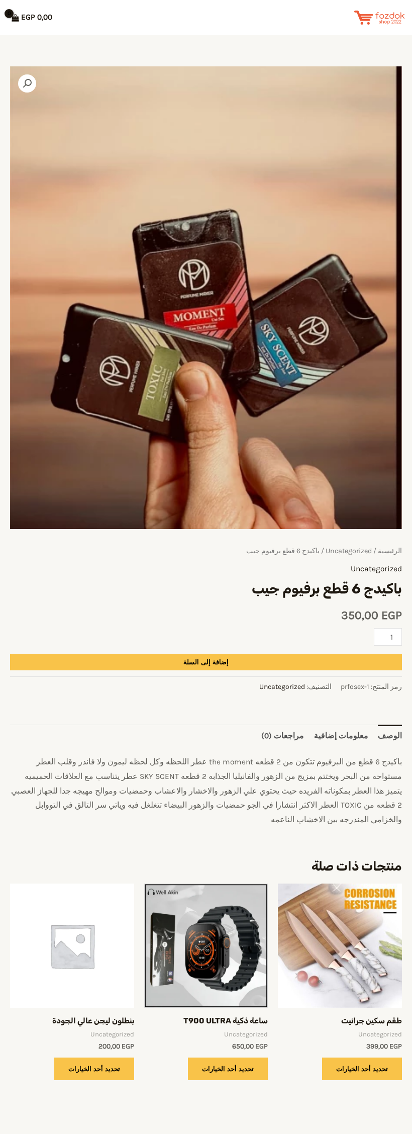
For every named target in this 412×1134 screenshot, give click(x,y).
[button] (27, 83)
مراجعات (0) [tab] (282, 735)
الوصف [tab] (390, 735)
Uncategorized (349, 551)
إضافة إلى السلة (206, 662)
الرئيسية (390, 551)
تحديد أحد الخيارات (362, 1069)
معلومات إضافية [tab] (341, 735)
